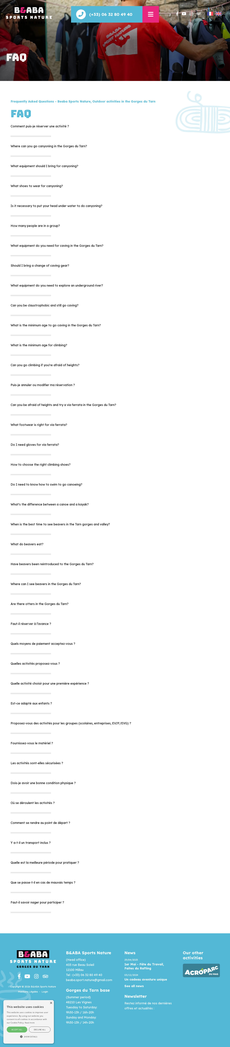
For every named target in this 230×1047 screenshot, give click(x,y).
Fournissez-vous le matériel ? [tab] (32, 743)
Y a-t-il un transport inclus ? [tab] (31, 843)
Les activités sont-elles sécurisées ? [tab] (37, 763)
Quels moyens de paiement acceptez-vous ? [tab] (43, 644)
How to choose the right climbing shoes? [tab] (41, 464)
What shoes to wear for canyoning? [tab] (37, 186)
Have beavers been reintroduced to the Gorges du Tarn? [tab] (52, 564)
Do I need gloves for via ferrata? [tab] (35, 445)
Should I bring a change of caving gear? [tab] (40, 265)
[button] (150, 14)
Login (45, 991)
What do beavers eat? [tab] (27, 544)
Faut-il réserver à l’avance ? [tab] (31, 624)
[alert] (28, 1022)
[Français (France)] (210, 14)
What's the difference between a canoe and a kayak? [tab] (50, 504)
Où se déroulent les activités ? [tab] (33, 803)
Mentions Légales (28, 991)
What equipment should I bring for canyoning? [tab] (44, 166)
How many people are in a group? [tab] (35, 226)
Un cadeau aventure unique (145, 979)
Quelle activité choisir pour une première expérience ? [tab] (50, 683)
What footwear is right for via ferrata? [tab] (39, 425)
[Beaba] (29, 15)
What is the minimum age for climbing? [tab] (39, 345)
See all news (134, 986)
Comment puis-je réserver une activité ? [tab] (40, 126)
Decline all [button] (40, 1029)
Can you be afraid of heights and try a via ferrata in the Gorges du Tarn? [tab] (63, 405)
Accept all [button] (17, 1029)
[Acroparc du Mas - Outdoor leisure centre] (201, 970)
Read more (30, 1022)
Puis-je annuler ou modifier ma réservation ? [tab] (43, 385)
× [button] (51, 1003)
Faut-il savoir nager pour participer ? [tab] (37, 902)
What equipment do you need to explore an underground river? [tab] (57, 285)
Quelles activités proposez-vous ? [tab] (35, 664)
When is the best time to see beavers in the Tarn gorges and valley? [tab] (60, 524)
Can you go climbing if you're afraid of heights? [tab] (45, 365)
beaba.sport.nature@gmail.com (89, 980)
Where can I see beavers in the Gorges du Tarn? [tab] (46, 584)
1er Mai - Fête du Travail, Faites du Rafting (144, 966)
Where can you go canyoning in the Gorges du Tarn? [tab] (49, 146)
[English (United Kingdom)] (219, 14)
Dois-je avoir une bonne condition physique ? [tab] (43, 783)
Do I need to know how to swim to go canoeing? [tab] (46, 484)
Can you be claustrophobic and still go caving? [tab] (44, 305)
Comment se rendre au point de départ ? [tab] (40, 823)
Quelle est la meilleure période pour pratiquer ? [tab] (45, 863)
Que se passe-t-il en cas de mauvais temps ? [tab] (43, 882)
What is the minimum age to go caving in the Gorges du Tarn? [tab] (56, 325)
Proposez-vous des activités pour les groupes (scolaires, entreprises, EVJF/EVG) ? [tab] (71, 723)
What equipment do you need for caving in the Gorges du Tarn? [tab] (57, 246)
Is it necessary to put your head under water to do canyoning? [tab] (56, 206)
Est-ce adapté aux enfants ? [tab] (31, 703)
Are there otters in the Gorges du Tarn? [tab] (40, 604)
